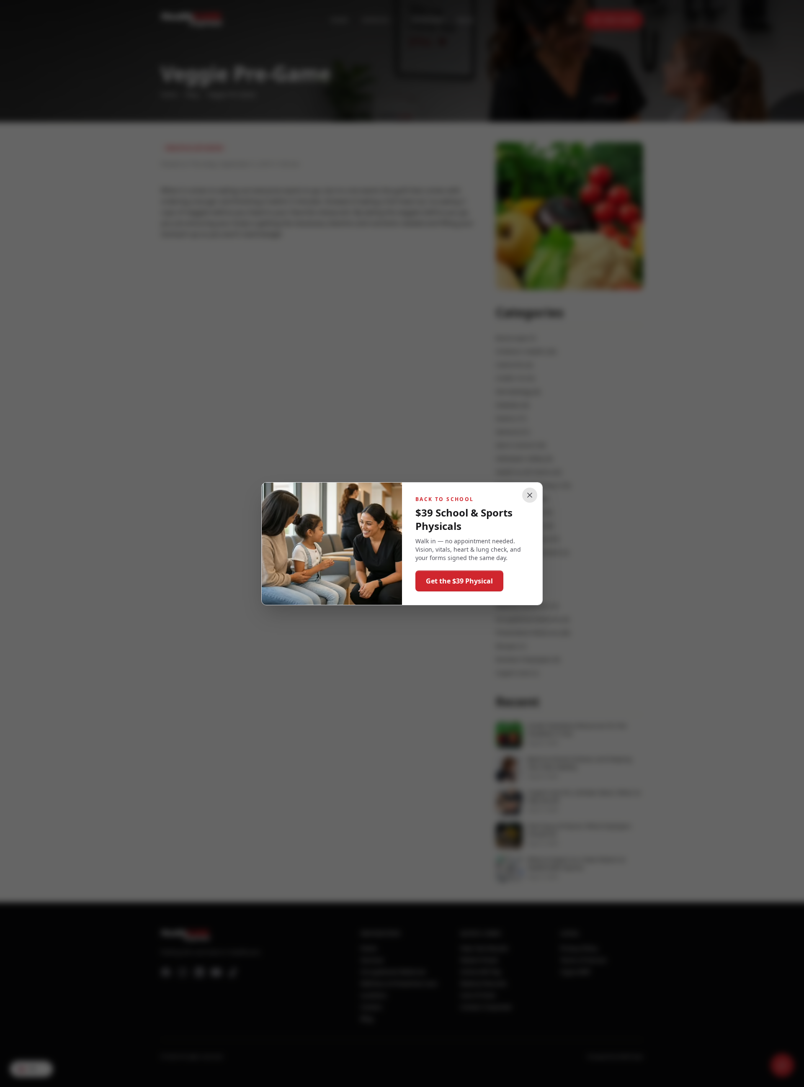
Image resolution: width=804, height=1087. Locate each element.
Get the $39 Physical (459, 581)
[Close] (529, 495)
